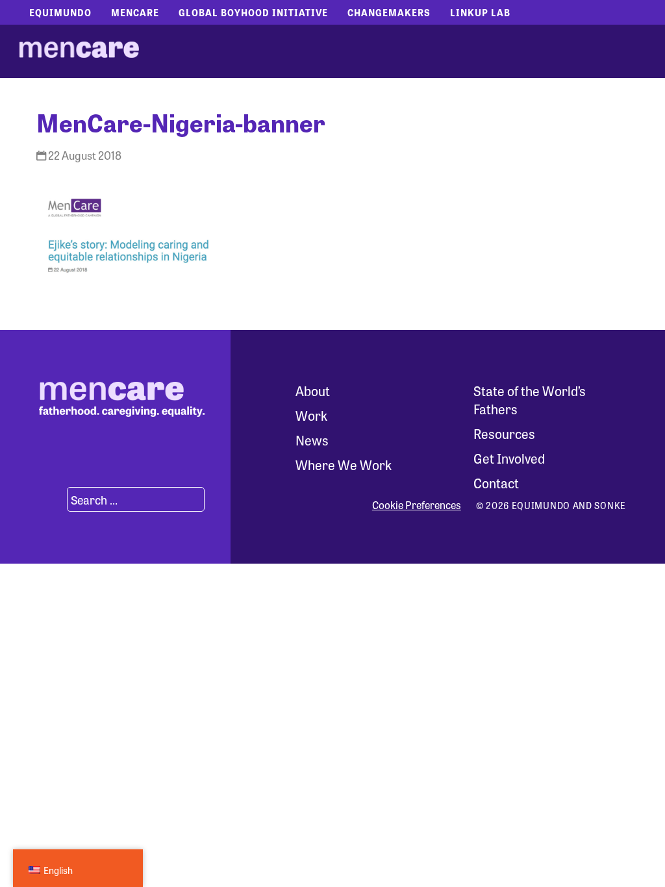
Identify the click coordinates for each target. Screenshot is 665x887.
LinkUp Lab (480, 12)
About (312, 390)
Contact (496, 482)
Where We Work (343, 464)
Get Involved (509, 458)
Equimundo (60, 12)
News (312, 440)
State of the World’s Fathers (529, 399)
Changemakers (389, 12)
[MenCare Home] (79, 51)
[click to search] (51, 499)
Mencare (135, 12)
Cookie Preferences (416, 505)
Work (311, 415)
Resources (504, 433)
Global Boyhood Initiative (253, 12)
